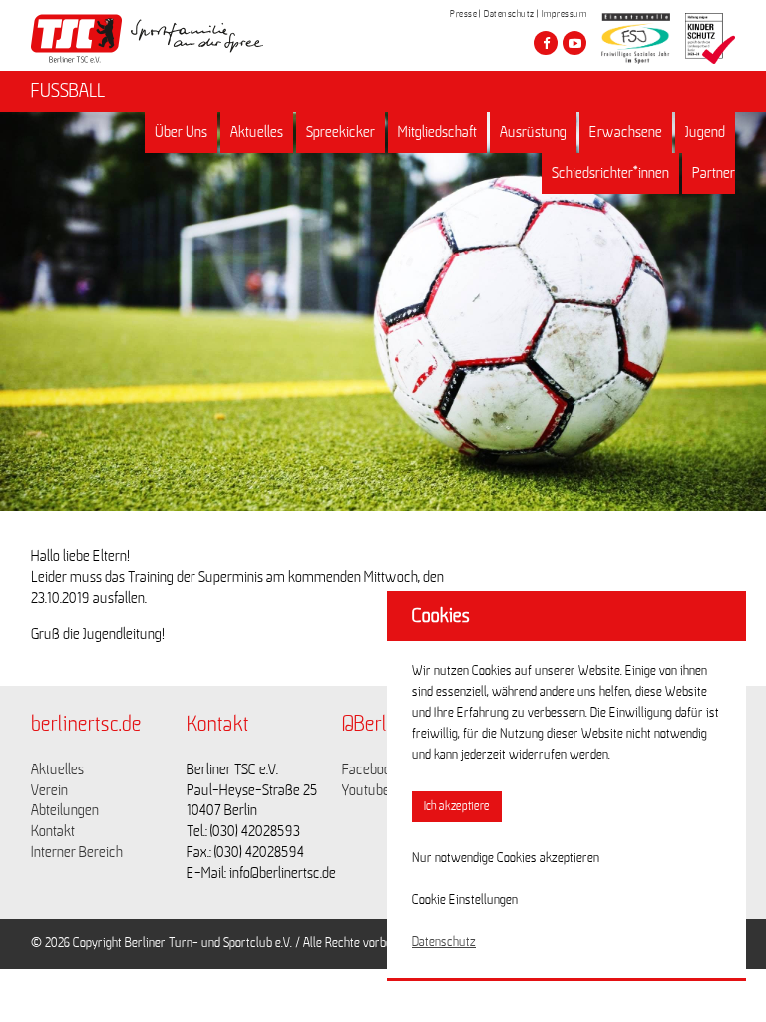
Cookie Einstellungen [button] (465, 900)
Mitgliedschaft (437, 132)
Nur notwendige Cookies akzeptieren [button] (505, 858)
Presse (463, 14)
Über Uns (181, 132)
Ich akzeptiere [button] (457, 806)
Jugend (705, 132)
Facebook (370, 769)
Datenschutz (509, 14)
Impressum (564, 14)
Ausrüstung (533, 132)
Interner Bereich (77, 852)
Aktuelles (256, 132)
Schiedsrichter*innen (610, 173)
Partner (713, 173)
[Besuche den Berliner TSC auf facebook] (546, 43)
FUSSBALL (68, 91)
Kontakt (53, 831)
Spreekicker (340, 132)
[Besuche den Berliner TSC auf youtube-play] (574, 43)
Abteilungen (65, 810)
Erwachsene (625, 132)
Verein (49, 790)
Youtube (366, 790)
